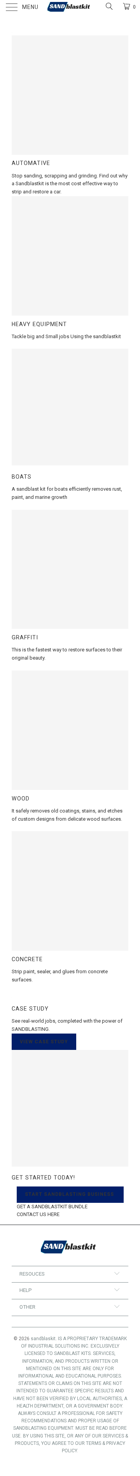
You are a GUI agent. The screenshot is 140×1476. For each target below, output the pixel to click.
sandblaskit (43, 1338)
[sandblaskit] (70, 8)
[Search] (109, 6)
